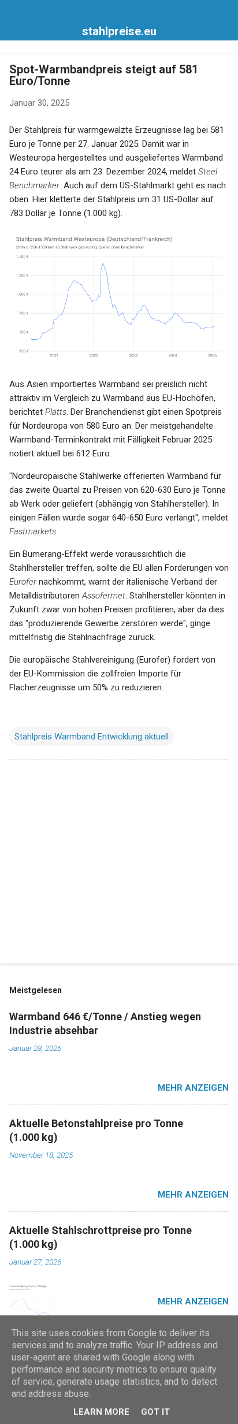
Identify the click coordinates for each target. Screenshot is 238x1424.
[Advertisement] (119, 864)
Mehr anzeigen (193, 1088)
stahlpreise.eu (119, 31)
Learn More (101, 1412)
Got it (155, 1412)
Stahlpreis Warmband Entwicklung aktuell (91, 736)
